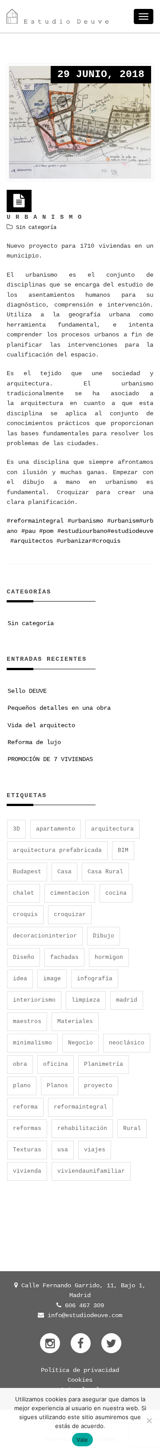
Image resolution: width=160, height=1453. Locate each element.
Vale (82, 1439)
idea (20, 978)
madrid (126, 1000)
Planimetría (103, 1064)
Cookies (80, 1379)
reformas (27, 1128)
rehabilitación (82, 1128)
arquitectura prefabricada (57, 850)
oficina (55, 1064)
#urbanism (123, 520)
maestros (27, 1021)
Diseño (23, 957)
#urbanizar (74, 540)
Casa (64, 871)
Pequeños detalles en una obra (59, 708)
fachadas (64, 957)
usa (62, 1149)
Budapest (27, 871)
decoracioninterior (45, 936)
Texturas (27, 1149)
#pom (46, 531)
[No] (148, 1420)
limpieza (86, 1000)
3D (16, 829)
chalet (23, 893)
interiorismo (34, 1000)
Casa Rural (105, 871)
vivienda (27, 1171)
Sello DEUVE (27, 691)
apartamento (55, 829)
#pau (28, 531)
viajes (94, 1149)
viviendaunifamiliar (91, 1171)
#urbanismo (85, 520)
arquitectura (112, 829)
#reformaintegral (35, 520)
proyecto (98, 1085)
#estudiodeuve (130, 531)
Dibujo (103, 936)
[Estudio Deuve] (58, 16)
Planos (57, 1085)
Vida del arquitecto (41, 725)
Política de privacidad (80, 1370)
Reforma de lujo (34, 742)
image (52, 978)
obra (20, 1064)
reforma (25, 1107)
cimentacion (69, 893)
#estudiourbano (82, 531)
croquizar (70, 914)
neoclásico (126, 1043)
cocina (116, 893)
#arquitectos (31, 540)
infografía (94, 978)
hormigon (109, 957)
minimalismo (32, 1043)
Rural (132, 1128)
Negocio (80, 1043)
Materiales (75, 1021)
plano (22, 1085)
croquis (25, 914)
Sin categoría (36, 228)
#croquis (106, 540)
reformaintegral (80, 1107)
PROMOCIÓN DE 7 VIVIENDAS (50, 759)
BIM (123, 850)
